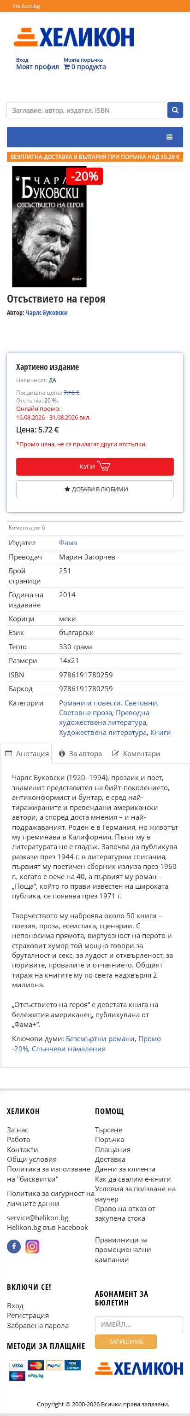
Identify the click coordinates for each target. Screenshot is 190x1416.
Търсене (108, 1129)
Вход (15, 1305)
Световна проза (85, 712)
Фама (68, 542)
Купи (87, 466)
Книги (160, 732)
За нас (17, 1129)
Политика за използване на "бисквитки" (48, 1174)
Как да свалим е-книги (133, 1178)
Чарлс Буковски (47, 312)
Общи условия (32, 1159)
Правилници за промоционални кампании (123, 1249)
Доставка (110, 1159)
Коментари (140, 753)
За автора (84, 753)
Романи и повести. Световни (108, 702)
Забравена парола (38, 1325)
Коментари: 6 (27, 527)
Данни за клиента (125, 1169)
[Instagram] (32, 1246)
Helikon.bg (26, 6)
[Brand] (74, 28)
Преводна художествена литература (104, 717)
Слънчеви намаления (69, 1048)
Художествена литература (103, 732)
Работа (18, 1139)
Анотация (31, 753)
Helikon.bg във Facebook (47, 1227)
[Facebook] (14, 1246)
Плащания (113, 1149)
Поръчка (109, 1139)
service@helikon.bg (37, 1218)
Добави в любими (100, 489)
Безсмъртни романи (100, 1038)
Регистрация (28, 1315)
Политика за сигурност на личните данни (51, 1198)
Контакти (22, 1149)
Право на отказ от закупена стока (125, 1213)
